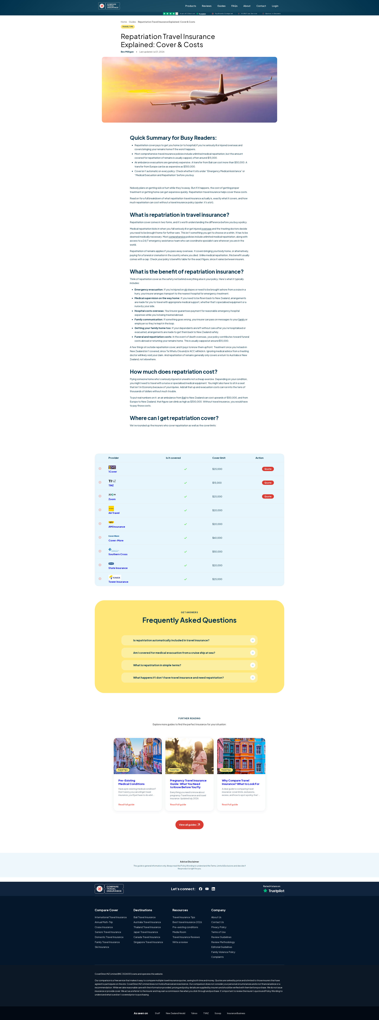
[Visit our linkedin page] (213, 888)
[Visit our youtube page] (206, 888)
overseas (206, 228)
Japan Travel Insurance (146, 932)
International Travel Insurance (111, 917)
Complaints (217, 956)
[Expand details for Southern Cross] (99, 551)
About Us (216, 917)
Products (190, 5)
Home (124, 21)
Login (275, 5)
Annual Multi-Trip (104, 922)
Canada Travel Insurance (147, 937)
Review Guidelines (221, 937)
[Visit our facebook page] (200, 888)
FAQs (234, 5)
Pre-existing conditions (185, 927)
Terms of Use (218, 932)
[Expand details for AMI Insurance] (99, 523)
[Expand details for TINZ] (99, 482)
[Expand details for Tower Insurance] (99, 578)
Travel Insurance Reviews (186, 937)
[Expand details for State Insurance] (99, 564)
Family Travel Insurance (107, 942)
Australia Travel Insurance (147, 922)
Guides (221, 5)
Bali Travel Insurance (145, 917)
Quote (268, 469)
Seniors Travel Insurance (108, 932)
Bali (184, 397)
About (246, 5)
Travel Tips (127, 27)
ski (185, 289)
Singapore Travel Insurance (148, 942)
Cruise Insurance (104, 927)
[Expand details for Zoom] (99, 496)
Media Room (179, 932)
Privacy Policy (218, 927)
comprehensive (177, 236)
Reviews (206, 5)
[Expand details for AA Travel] (99, 509)
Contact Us (217, 922)
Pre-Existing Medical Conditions (131, 782)
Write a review (180, 942)
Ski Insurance (102, 946)
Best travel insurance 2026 (187, 922)
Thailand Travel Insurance (147, 927)
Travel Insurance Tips (183, 917)
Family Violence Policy (223, 952)
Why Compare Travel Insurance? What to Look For (240, 782)
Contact (261, 5)
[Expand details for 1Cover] (99, 468)
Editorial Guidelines (221, 946)
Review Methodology (223, 942)
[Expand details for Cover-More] (99, 537)
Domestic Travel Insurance (109, 937)
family (241, 319)
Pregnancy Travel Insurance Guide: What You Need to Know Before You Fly (188, 784)
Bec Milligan (127, 51)
